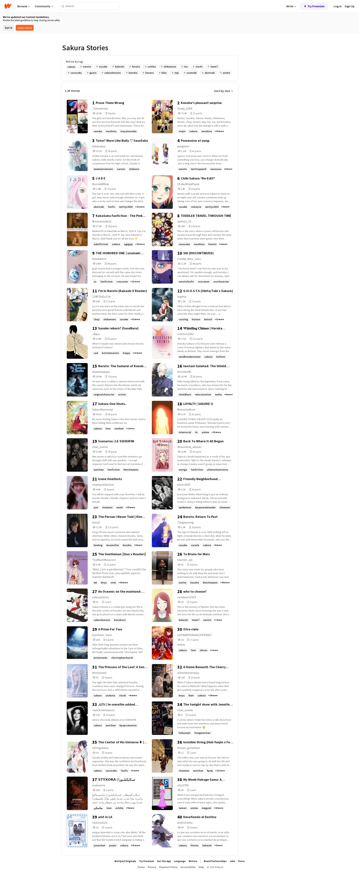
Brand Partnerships (215, 861)
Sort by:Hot (222, 91)
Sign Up (350, 6)
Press (241, 861)
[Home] (7, 6)
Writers (193, 861)
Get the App (164, 861)
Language (180, 861)
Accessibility (188, 867)
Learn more (25, 28)
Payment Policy (168, 867)
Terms (141, 867)
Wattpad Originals (125, 861)
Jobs (232, 861)
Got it (8, 28)
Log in (338, 6)
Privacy (152, 867)
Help (201, 867)
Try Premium (316, 6)
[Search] (63, 6)
